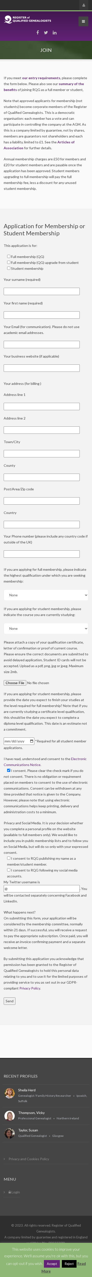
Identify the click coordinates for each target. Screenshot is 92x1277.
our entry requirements (41, 78)
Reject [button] (69, 1264)
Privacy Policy (29, 988)
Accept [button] (52, 1264)
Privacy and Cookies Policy (29, 1159)
